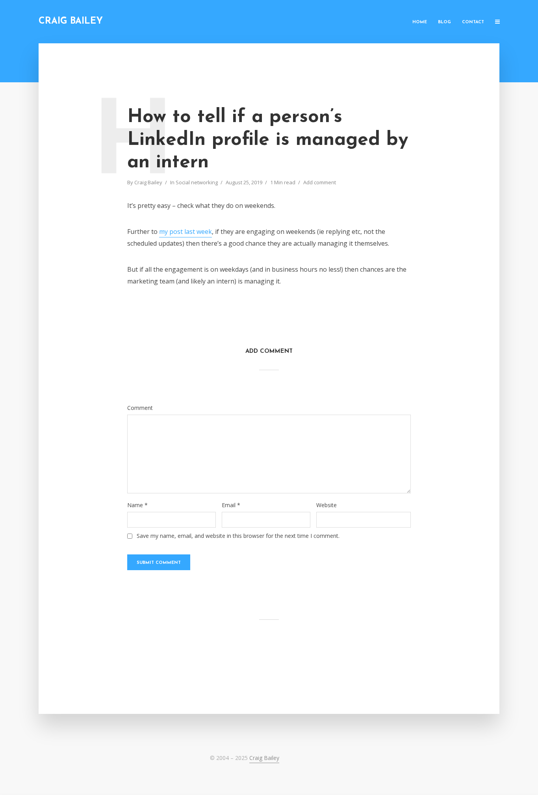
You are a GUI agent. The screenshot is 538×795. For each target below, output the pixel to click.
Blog (444, 22)
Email (231, 505)
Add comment (319, 182)
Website (326, 505)
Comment (140, 408)
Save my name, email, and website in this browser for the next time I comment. (238, 536)
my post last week (185, 231)
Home (419, 22)
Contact (473, 22)
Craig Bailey (71, 21)
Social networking (197, 182)
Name (137, 505)
